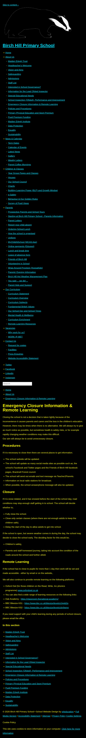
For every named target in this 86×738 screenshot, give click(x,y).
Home (8, 390)
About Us (9, 394)
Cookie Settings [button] (73, 716)
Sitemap (46, 716)
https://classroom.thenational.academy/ (39, 599)
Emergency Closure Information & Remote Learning (30, 398)
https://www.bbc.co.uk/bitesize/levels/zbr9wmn (46, 607)
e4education (68, 711)
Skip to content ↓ (11, 5)
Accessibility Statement (29, 716)
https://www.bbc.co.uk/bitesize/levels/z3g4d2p (46, 603)
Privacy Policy (59, 716)
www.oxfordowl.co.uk (28, 590)
